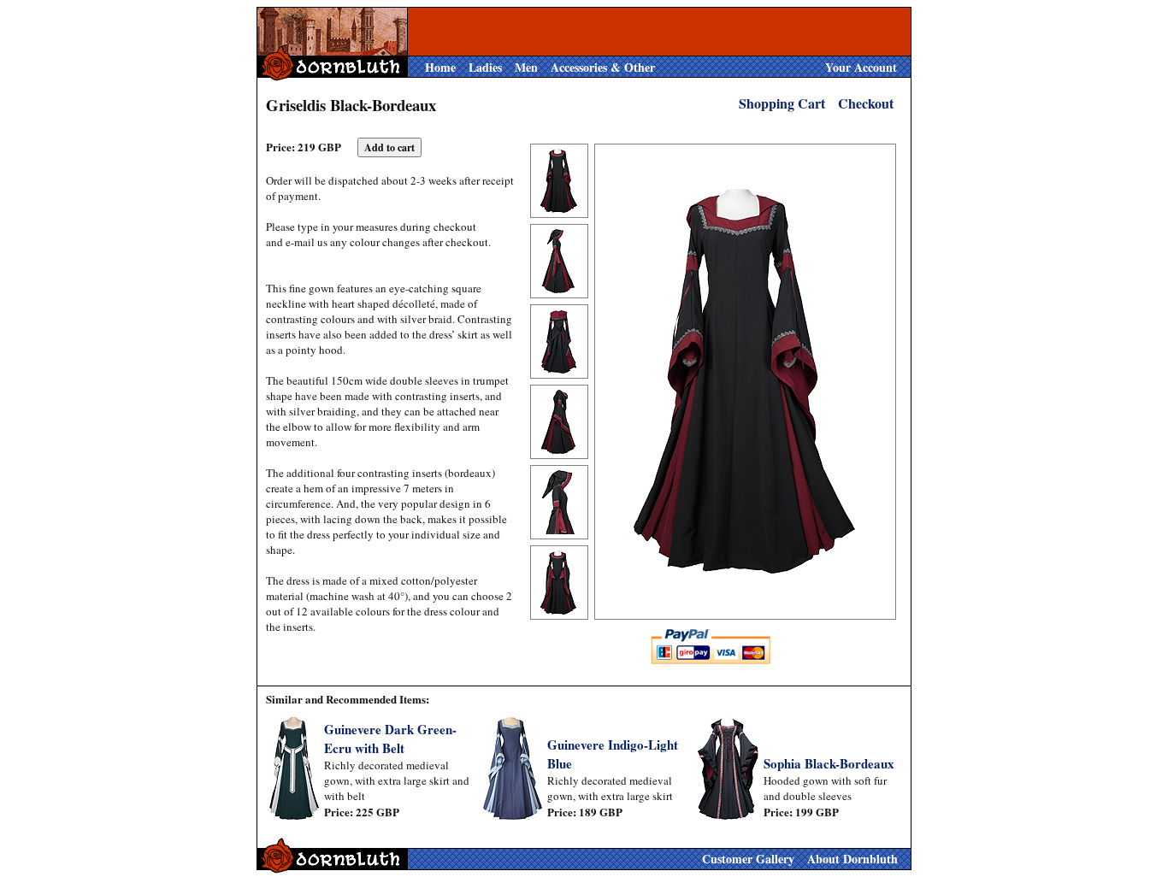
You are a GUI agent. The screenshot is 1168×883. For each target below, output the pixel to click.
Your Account (861, 67)
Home (440, 67)
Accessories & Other (603, 67)
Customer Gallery (748, 859)
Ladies (485, 67)
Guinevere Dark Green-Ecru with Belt (390, 738)
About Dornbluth (852, 859)
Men (526, 67)
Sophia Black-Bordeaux (829, 763)
